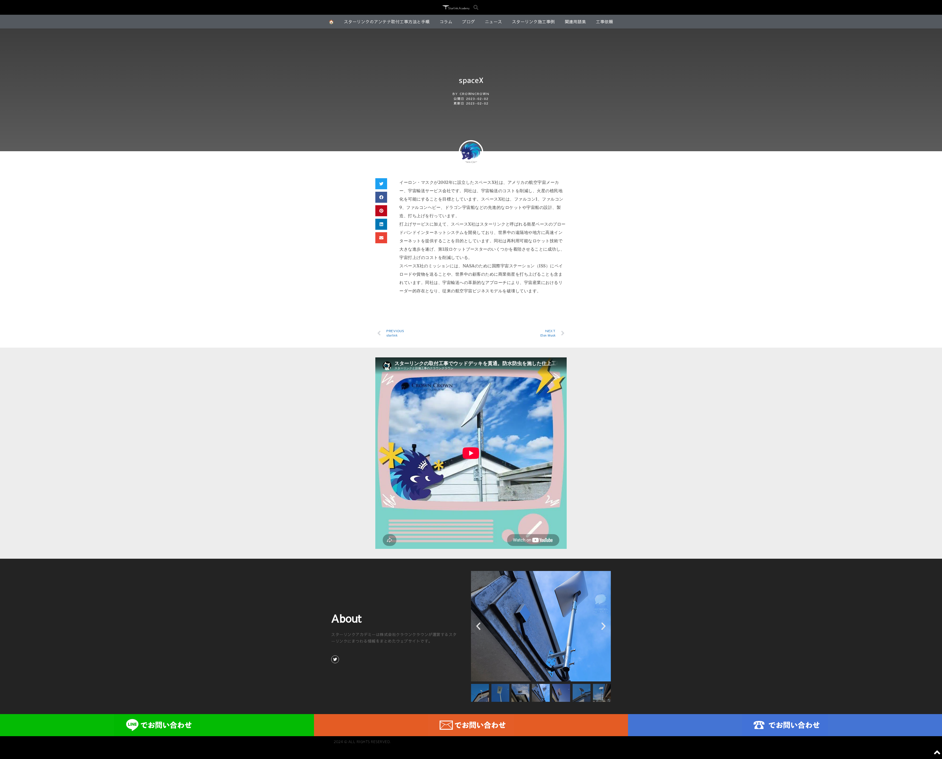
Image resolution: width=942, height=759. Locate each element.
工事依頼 (604, 22)
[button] (476, 7)
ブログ (468, 22)
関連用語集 (575, 22)
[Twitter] (335, 659)
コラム (446, 22)
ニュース (493, 22)
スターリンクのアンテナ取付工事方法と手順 (387, 22)
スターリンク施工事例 (533, 22)
